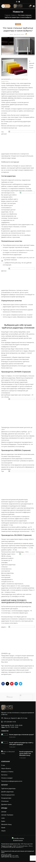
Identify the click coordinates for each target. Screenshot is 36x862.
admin (11, 34)
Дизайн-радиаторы (7, 791)
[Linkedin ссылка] (16, 683)
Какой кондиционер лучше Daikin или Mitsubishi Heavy (26, 753)
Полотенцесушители (8, 795)
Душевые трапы (6, 804)
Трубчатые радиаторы (8, 788)
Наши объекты (6, 768)
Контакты (4, 775)
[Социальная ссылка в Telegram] (19, 1)
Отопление (4, 801)
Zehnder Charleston (7, 815)
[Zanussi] (9, 697)
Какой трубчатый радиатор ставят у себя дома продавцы (21, 743)
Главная (7, 15)
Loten (3, 818)
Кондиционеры (6, 798)
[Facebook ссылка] (3, 683)
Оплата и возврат (7, 778)
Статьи (18, 24)
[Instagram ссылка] (17, 1)
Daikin (3, 821)
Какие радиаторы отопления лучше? (21, 734)
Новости (14, 15)
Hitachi (3, 831)
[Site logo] (18, 6)
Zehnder (3, 812)
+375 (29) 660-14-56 (9, 722)
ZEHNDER (17, 372)
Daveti (3, 827)
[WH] (26, 697)
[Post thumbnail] (4, 736)
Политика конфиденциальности (11, 781)
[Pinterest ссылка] (12, 683)
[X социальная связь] (7, 683)
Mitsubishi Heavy (6, 824)
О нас (3, 765)
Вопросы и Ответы (7, 771)
